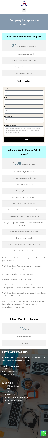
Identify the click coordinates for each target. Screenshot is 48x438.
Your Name (7, 89)
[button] (24, 10)
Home (9, 403)
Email (6, 107)
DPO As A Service (13, 386)
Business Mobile (9, 98)
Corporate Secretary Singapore (17, 397)
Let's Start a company (10, 125)
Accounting (11, 394)
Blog (8, 389)
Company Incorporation (15, 400)
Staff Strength (8, 116)
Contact (9, 392)
